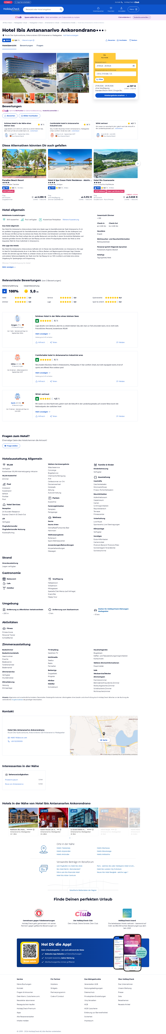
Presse (120, 992)
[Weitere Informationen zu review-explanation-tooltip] (33, 40)
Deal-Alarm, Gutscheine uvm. (28, 996)
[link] (98, 9)
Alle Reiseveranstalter (25, 1017)
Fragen (40, 45)
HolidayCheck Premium (26, 1009)
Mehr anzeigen (8, 267)
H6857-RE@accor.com (19, 738)
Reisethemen (123, 1000)
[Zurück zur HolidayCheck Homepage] (11, 9)
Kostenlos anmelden (141, 17)
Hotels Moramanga (104, 851)
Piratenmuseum (11, 780)
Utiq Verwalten (90, 1000)
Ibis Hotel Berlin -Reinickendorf (68, 869)
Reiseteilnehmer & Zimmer (105, 70)
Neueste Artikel (124, 1004)
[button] (29, 73)
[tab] (105, 56)
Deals (7, 2)
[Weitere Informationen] (32, 197)
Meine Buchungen (24, 984)
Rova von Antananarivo (14, 784)
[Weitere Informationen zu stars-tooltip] (105, 30)
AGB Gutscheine (90, 1009)
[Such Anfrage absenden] (61, 9)
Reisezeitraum (100, 62)
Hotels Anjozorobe (63, 851)
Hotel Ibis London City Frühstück (109, 869)
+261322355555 (17, 741)
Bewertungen (26, 45)
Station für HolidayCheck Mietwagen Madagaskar (113, 610)
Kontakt (118, 2)
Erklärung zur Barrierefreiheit (96, 1013)
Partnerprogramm (58, 992)
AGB (86, 1004)
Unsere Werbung (125, 988)
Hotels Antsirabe (63, 854)
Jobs (120, 996)
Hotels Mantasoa (103, 848)
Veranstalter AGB (91, 984)
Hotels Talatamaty (63, 848)
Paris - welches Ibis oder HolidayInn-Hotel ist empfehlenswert (116, 866)
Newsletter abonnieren (26, 1000)
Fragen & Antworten (25, 992)
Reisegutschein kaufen (26, 1004)
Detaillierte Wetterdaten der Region (83, 890)
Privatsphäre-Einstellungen (95, 996)
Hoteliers (54, 984)
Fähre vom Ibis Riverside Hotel (68, 872)
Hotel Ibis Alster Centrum (66, 875)
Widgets (54, 988)
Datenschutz (89, 992)
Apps (19, 1013)
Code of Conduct (57, 996)
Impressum (88, 1021)
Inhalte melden (23, 1021)
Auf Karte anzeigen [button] (70, 35)
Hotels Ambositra (103, 854)
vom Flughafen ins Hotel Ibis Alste (69, 866)
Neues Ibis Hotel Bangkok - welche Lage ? (112, 872)
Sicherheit (88, 1017)
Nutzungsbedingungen (93, 988)
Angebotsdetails (17, 699)
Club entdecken (124, 17)
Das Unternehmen (125, 984)
